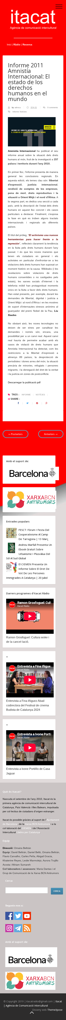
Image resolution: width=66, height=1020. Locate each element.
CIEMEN (26, 828)
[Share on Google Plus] (47, 403)
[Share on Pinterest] (37, 403)
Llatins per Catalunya (28, 832)
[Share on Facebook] (18, 403)
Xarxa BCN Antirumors (37, 824)
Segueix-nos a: (14, 905)
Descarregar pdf (24, 382)
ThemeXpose (54, 1009)
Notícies (23, 112)
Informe (15, 112)
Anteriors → (51, 434)
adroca (18, 107)
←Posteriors (15, 434)
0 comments (52, 107)
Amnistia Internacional (22, 151)
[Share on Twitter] (27, 403)
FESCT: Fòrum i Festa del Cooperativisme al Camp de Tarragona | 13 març (33, 534)
